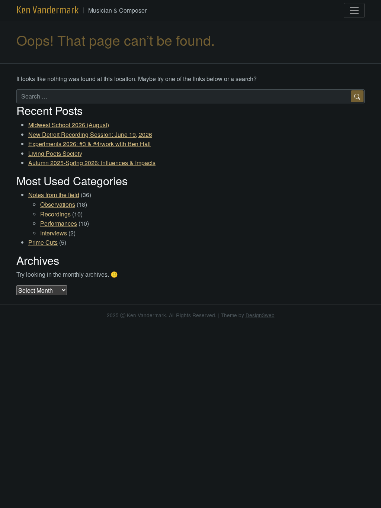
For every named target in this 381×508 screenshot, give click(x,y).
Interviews (53, 233)
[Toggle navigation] (354, 10)
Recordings (55, 214)
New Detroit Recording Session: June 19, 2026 (90, 134)
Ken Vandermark (47, 10)
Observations (57, 204)
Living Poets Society (55, 153)
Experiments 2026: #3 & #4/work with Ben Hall (89, 143)
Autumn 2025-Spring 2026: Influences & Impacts (92, 162)
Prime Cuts (43, 242)
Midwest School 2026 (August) (68, 124)
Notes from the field (53, 194)
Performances (58, 223)
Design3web (260, 315)
